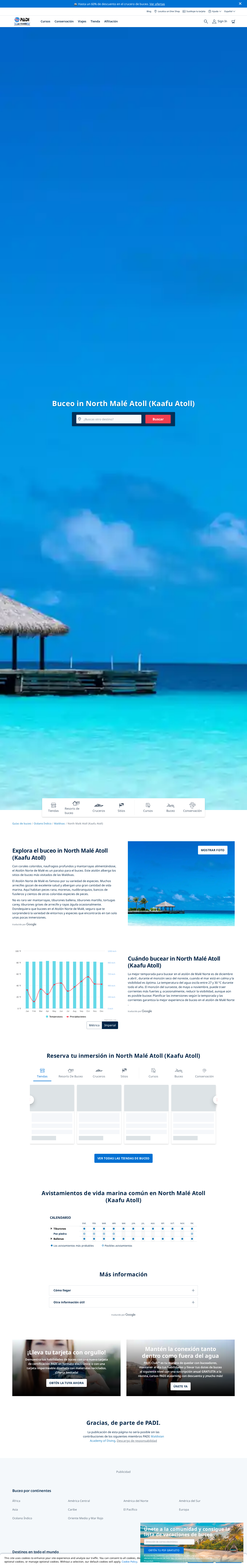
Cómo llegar (62, 1290)
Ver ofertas (157, 4)
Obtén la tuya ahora (66, 1383)
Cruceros (99, 1076)
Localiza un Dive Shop (169, 11)
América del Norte (136, 1501)
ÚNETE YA (180, 1386)
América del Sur (190, 1501)
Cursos (45, 21)
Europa (184, 1509)
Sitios (124, 1076)
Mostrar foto (213, 850)
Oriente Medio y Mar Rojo (85, 1518)
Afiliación (111, 21)
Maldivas (59, 823)
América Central (79, 1501)
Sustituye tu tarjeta (195, 11)
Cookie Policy (129, 1561)
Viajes (82, 21)
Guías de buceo (21, 823)
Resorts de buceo (71, 1076)
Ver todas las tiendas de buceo (123, 1158)
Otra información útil (69, 1302)
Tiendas (42, 1076)
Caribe (72, 1509)
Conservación (64, 21)
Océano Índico (42, 823)
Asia (15, 1509)
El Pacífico (130, 1509)
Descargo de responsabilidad (137, 1441)
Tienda (95, 21)
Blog (149, 11)
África (16, 1501)
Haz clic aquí (176, 1558)
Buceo (178, 1076)
